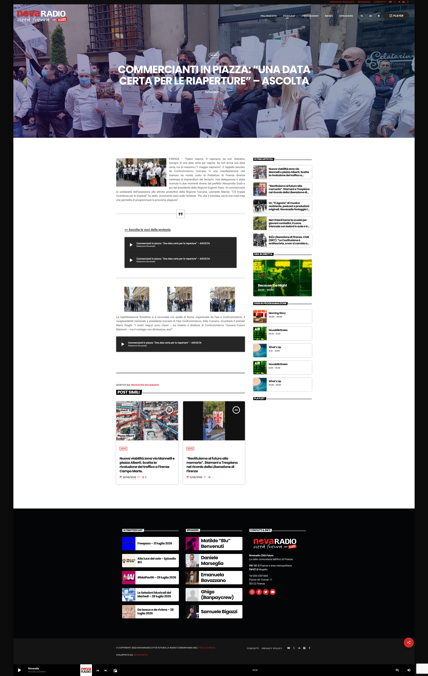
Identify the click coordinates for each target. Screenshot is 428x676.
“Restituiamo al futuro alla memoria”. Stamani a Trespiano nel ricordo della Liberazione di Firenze (212, 464)
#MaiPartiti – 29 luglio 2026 (156, 577)
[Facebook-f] (259, 592)
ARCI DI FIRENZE (207, 647)
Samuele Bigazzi (219, 611)
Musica (262, 275)
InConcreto (140, 654)
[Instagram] (403, 2)
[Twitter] (266, 592)
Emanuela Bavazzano (213, 577)
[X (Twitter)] (395, 2)
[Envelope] (273, 592)
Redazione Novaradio (145, 385)
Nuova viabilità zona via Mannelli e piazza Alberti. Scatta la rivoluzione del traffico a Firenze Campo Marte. (147, 464)
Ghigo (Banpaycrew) (217, 594)
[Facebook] (408, 2)
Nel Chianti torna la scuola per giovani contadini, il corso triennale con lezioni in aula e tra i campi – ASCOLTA (289, 225)
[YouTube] (390, 2)
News (214, 55)
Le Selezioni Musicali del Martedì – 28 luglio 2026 (154, 595)
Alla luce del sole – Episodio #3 (156, 560)
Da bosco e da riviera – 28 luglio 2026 (155, 612)
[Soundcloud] (399, 2)
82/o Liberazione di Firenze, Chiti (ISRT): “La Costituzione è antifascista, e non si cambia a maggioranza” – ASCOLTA (289, 242)
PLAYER (396, 16)
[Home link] (35, 16)
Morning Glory (277, 313)
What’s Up (275, 347)
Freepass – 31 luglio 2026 (154, 543)
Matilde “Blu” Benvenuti (215, 543)
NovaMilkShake (278, 330)
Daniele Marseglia (212, 560)
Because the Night (272, 285)
